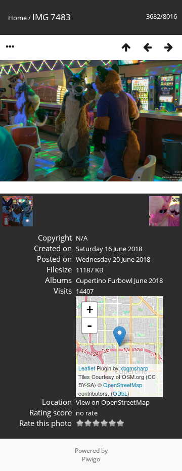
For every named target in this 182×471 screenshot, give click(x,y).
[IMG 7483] (119, 336)
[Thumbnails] (125, 47)
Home (17, 17)
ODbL (120, 393)
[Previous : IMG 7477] (147, 47)
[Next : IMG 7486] (168, 47)
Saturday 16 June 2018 (109, 248)
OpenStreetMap (122, 385)
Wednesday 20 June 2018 (113, 259)
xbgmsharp (134, 368)
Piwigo (91, 459)
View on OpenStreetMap (113, 402)
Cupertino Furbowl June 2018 (119, 280)
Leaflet (86, 368)
